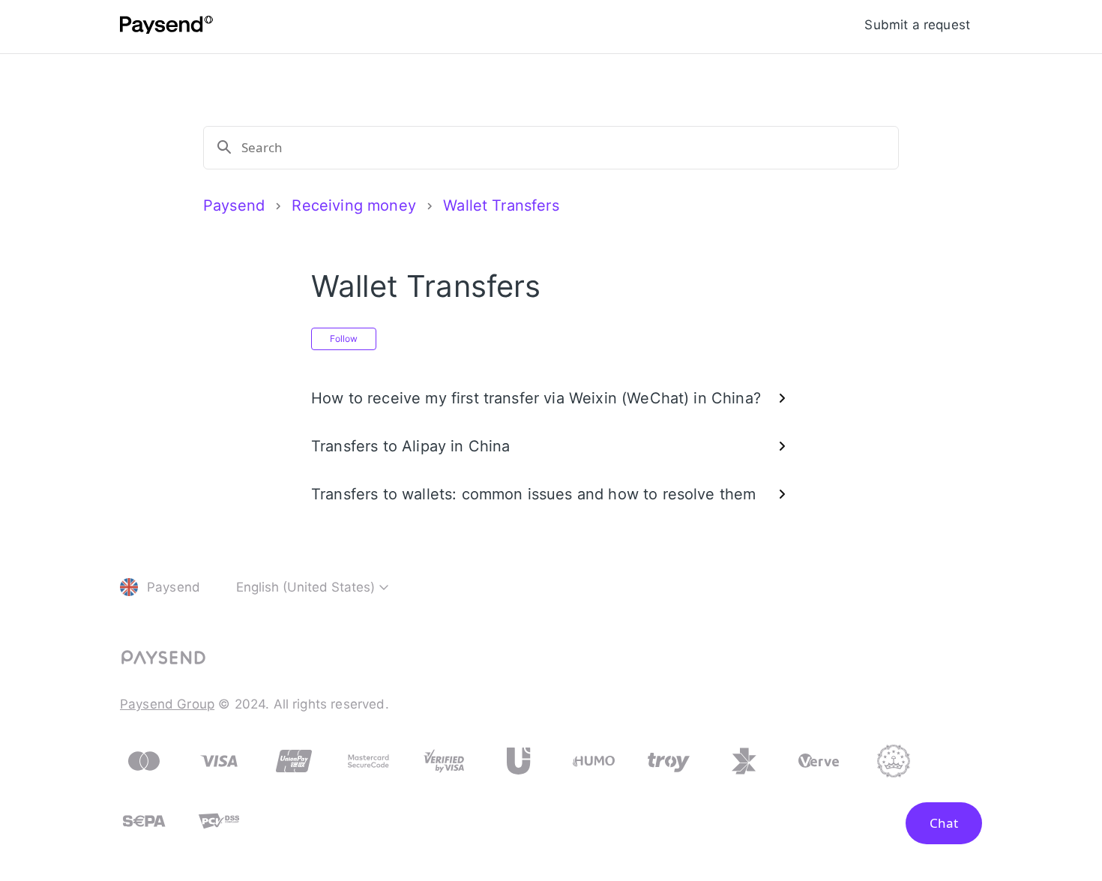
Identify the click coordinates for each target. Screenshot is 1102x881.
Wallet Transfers (501, 205)
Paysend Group (167, 704)
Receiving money (353, 205)
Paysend (234, 205)
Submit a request (917, 24)
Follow (344, 338)
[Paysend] (166, 27)
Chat (944, 823)
